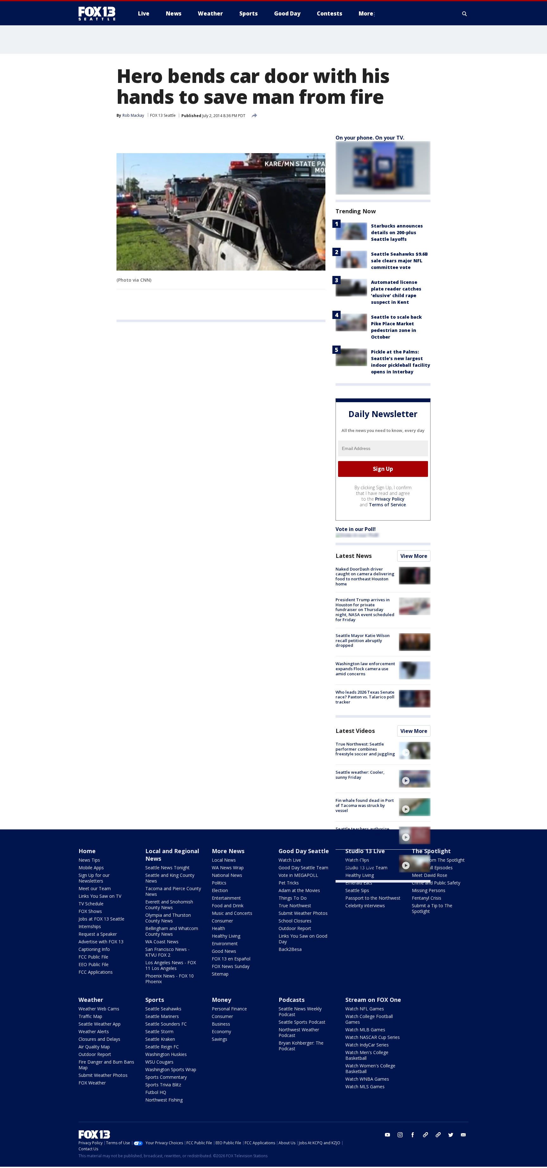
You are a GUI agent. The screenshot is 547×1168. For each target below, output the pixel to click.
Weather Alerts (94, 1031)
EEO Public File (94, 964)
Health (218, 928)
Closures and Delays (99, 1039)
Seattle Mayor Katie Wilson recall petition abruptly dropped (363, 640)
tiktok (425, 1135)
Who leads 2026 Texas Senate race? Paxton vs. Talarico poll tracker (365, 697)
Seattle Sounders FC (166, 1024)
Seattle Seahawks (163, 1009)
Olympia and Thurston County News (168, 918)
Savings (219, 1039)
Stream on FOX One (373, 999)
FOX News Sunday (230, 966)
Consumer (222, 921)
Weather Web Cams (99, 1009)
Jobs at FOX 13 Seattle (101, 919)
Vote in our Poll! (356, 529)
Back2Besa (290, 949)
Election (220, 890)
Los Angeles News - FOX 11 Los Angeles (170, 965)
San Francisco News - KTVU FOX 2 (167, 952)
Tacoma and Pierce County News (173, 891)
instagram (400, 1135)
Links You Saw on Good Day (303, 939)
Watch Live (290, 860)
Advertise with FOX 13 (101, 942)
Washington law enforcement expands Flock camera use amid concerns (365, 668)
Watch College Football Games (369, 1019)
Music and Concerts (232, 913)
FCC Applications (96, 972)
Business (221, 1024)
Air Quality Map (94, 1047)
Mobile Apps (91, 868)
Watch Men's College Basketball (366, 1055)
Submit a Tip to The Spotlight (432, 908)
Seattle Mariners (162, 1016)
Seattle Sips (357, 890)
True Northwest (295, 906)
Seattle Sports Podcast (302, 1022)
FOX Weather (92, 1083)
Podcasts (292, 999)
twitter (451, 1135)
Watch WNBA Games (367, 1079)
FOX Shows (90, 911)
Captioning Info (94, 949)
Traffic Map (90, 1016)
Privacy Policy (390, 499)
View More (413, 556)
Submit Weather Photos (303, 913)
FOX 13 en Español (231, 959)
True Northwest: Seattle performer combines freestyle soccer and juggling (365, 749)
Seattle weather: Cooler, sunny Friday (360, 774)
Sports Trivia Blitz (163, 1085)
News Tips (89, 860)
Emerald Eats (358, 883)
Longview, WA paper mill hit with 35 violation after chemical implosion (364, 862)
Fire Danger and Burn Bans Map (106, 1065)
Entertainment (226, 898)
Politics (219, 883)
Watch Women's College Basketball (370, 1068)
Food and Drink (227, 906)
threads (438, 1135)
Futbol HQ (155, 1092)
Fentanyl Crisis (426, 898)
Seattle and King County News (169, 878)
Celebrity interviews (365, 906)
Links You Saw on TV (100, 896)
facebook (413, 1135)
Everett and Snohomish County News (169, 904)
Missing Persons (428, 890)
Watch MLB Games (365, 1030)
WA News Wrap (228, 868)
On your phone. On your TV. (370, 137)
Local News (224, 860)
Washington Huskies (166, 1054)
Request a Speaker (98, 934)
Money (221, 999)
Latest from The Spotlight (438, 860)
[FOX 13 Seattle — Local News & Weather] (99, 13)
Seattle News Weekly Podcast (300, 1011)
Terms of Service (387, 505)
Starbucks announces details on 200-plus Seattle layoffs (397, 232)
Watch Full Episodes (432, 868)
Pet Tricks (289, 883)
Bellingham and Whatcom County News (171, 931)
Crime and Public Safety (436, 883)
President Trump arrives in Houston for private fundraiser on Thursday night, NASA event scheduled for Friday (365, 609)
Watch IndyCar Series (367, 1045)
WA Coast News (162, 942)
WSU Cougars (159, 1062)
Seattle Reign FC (162, 1047)
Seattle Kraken (160, 1039)
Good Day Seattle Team (303, 868)
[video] (415, 750)
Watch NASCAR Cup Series (372, 1037)
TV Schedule (91, 904)
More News (228, 851)
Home (87, 851)
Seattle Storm (159, 1031)
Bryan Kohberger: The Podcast (301, 1046)
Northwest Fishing (164, 1100)
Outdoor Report (295, 928)
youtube (387, 1135)
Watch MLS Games (365, 1087)
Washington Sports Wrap (170, 1069)
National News (227, 875)
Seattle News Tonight (167, 868)
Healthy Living (226, 936)
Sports (154, 999)
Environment (225, 943)
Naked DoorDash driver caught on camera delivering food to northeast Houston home (365, 576)
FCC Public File (93, 957)
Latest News (354, 555)
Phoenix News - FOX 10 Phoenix (169, 978)
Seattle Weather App (100, 1024)
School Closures (295, 921)
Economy (221, 1031)
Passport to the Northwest (372, 898)
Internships (90, 926)
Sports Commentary (166, 1077)
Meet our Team (95, 888)
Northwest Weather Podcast (299, 1032)
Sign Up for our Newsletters (94, 878)
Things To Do (293, 898)
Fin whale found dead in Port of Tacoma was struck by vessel (365, 805)
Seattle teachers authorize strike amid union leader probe (362, 833)
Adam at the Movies (299, 890)
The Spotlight (431, 851)
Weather (91, 999)
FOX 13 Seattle (163, 115)
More (366, 13)
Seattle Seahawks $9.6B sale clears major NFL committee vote (399, 260)
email (463, 1135)
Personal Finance (229, 1009)
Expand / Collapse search (464, 13)
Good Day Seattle (304, 851)
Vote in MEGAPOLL (298, 875)
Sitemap (220, 974)
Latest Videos (355, 730)
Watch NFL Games (364, 1009)
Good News (224, 951)
